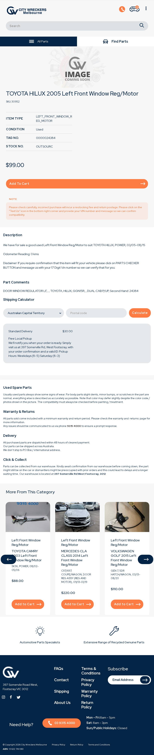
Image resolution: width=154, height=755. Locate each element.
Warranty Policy (89, 693)
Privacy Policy (87, 682)
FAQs (58, 668)
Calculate (140, 313)
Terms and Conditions (99, 744)
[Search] (141, 26)
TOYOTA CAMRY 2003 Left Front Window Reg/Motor (27, 555)
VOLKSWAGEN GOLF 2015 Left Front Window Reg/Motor (123, 558)
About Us (62, 702)
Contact (61, 679)
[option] (77, 67)
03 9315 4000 (64, 723)
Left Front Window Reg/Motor (26, 542)
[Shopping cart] (146, 10)
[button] (8, 559)
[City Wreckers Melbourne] (27, 10)
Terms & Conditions (90, 671)
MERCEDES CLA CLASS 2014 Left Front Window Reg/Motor (74, 558)
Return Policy (87, 705)
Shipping (61, 691)
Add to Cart (19, 184)
